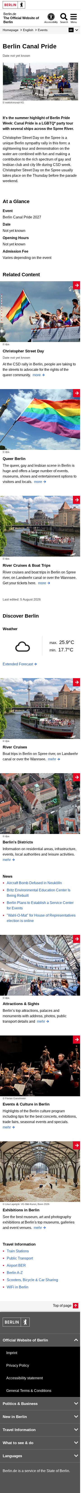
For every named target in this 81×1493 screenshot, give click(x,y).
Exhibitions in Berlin (21, 1210)
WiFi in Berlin (17, 1287)
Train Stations (18, 1251)
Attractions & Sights (21, 1004)
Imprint (11, 1353)
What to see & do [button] (18, 1443)
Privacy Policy (17, 1365)
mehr (52, 759)
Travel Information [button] (19, 1430)
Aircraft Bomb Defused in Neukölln (34, 883)
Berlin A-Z (15, 1273)
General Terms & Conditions (28, 1391)
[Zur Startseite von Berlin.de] (16, 1325)
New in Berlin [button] (15, 1417)
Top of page (62, 1305)
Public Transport (20, 1258)
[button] (73, 30)
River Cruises (15, 747)
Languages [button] (12, 1456)
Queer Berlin (14, 459)
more (37, 375)
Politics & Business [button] (20, 1404)
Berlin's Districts (18, 842)
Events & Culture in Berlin (26, 1104)
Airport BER (16, 1265)
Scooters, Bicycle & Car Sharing (32, 1280)
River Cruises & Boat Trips (26, 565)
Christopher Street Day (23, 351)
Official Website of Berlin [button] (25, 1340)
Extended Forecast (18, 664)
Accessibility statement (24, 1378)
